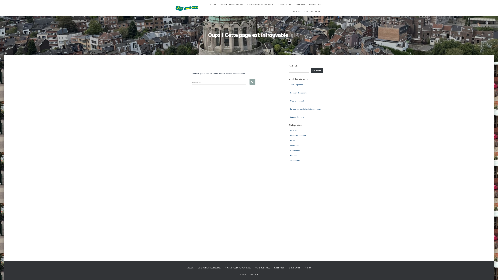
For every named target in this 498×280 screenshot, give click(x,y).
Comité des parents (312, 11)
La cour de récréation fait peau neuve (305, 109)
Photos (296, 11)
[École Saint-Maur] (187, 8)
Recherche (293, 66)
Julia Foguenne (296, 85)
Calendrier (300, 5)
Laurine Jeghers (297, 117)
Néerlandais (295, 150)
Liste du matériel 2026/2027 (232, 5)
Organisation (315, 5)
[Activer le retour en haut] (493, 275)
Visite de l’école (284, 5)
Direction (294, 130)
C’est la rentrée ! (297, 101)
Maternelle (294, 145)
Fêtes (292, 140)
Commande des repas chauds (260, 5)
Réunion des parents (298, 93)
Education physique (298, 135)
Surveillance (295, 160)
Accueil (213, 5)
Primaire (293, 155)
